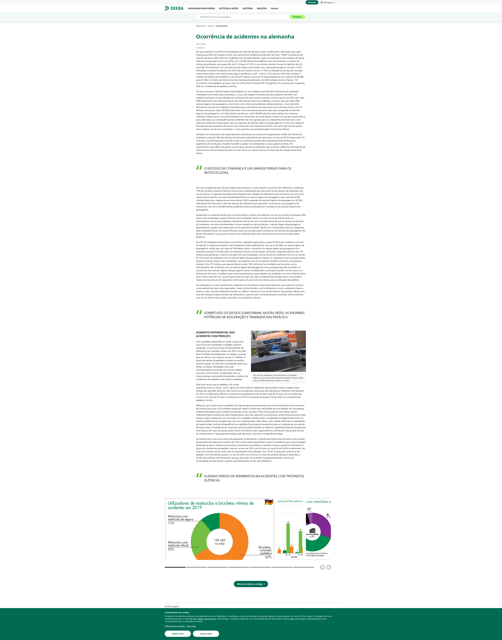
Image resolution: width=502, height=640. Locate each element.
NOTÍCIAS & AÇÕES (228, 8)
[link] (328, 2)
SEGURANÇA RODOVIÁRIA (201, 8)
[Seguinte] (329, 567)
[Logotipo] (175, 8)
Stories (274, 8)
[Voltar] (322, 567)
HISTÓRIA (248, 8)
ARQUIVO (262, 8)
